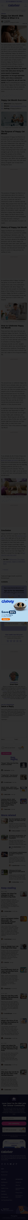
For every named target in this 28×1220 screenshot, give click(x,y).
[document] (14, 610)
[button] (25, 600)
